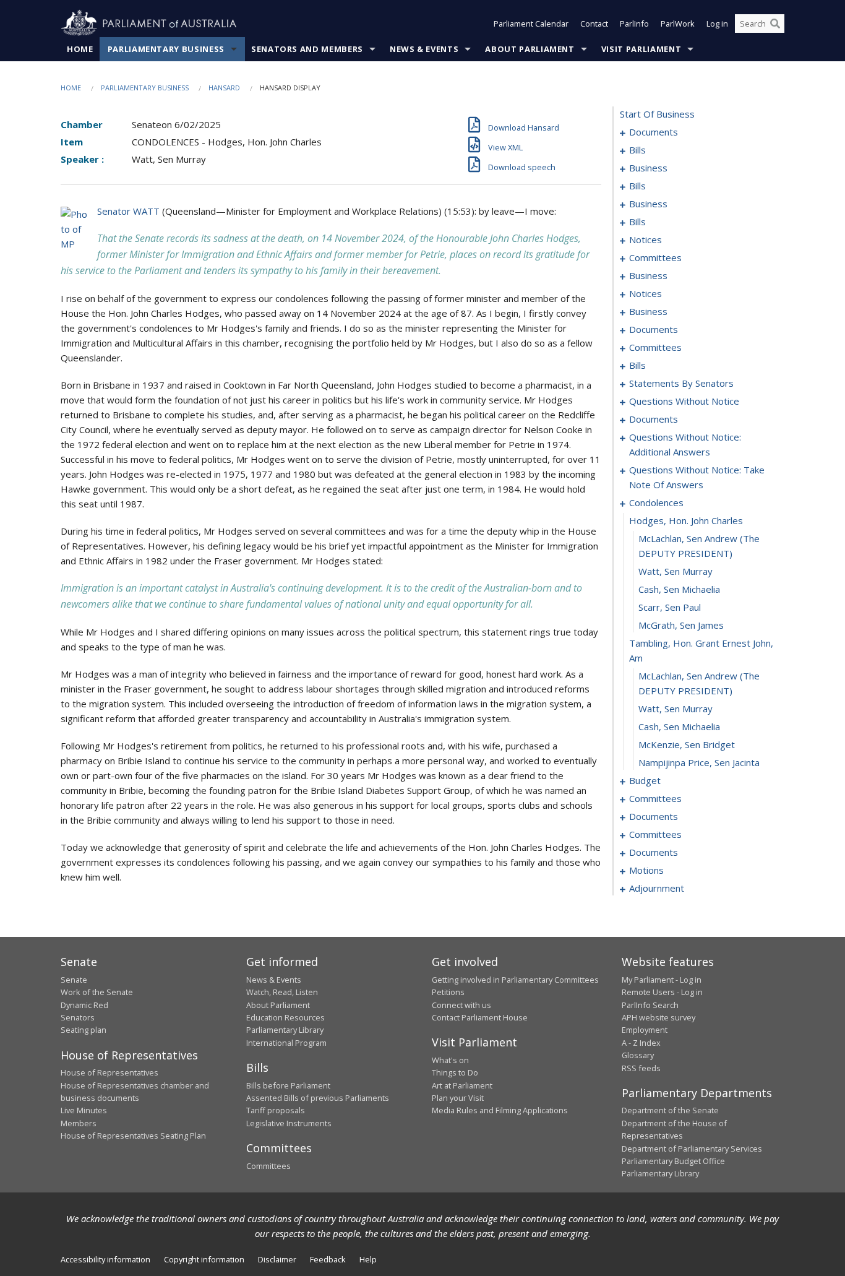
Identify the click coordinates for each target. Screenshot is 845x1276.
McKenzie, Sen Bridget (686, 744)
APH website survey (658, 1017)
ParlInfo (634, 23)
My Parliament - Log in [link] (661, 979)
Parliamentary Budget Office (673, 1160)
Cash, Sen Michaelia (679, 589)
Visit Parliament (641, 48)
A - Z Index (641, 1042)
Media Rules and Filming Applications (500, 1110)
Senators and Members (307, 48)
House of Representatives (109, 1072)
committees (655, 257)
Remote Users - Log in (662, 992)
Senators (78, 1017)
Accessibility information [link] (105, 1259)
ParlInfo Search (650, 1005)
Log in (717, 23)
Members (79, 1123)
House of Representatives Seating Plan (133, 1135)
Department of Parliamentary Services (692, 1148)
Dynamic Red (84, 1005)
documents (653, 132)
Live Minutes (84, 1110)
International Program (286, 1042)
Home (80, 48)
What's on (450, 1060)
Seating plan (83, 1029)
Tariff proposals (275, 1110)
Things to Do (455, 1072)
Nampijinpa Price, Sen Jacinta (699, 762)
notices (645, 239)
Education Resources (285, 1017)
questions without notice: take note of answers (697, 477)
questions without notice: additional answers (685, 444)
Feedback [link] (328, 1259)
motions (646, 870)
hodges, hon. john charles (686, 520)
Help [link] (368, 1259)
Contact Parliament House (480, 1017)
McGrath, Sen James (681, 625)
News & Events (424, 48)
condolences (656, 502)
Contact (594, 23)
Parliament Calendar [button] (531, 23)
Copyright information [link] (204, 1259)
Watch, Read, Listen (282, 992)
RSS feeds (641, 1068)
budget (645, 780)
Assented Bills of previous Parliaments (317, 1097)
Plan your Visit (458, 1097)
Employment (644, 1029)
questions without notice (684, 401)
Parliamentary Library (285, 1029)
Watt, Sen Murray (675, 571)
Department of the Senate (670, 1110)
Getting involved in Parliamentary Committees (515, 979)
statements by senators (681, 383)
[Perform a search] (775, 23)
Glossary (638, 1055)
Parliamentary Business (166, 48)
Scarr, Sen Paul (669, 607)
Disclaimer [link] (277, 1259)
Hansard (224, 87)
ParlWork (678, 23)
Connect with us (461, 1005)
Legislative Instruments (289, 1123)
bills (637, 150)
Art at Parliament (462, 1085)
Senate (74, 979)
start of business (657, 114)
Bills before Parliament (288, 1085)
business (648, 168)
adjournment (656, 888)
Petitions (448, 992)
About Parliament (529, 48)
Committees (268, 1165)
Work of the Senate (97, 992)
